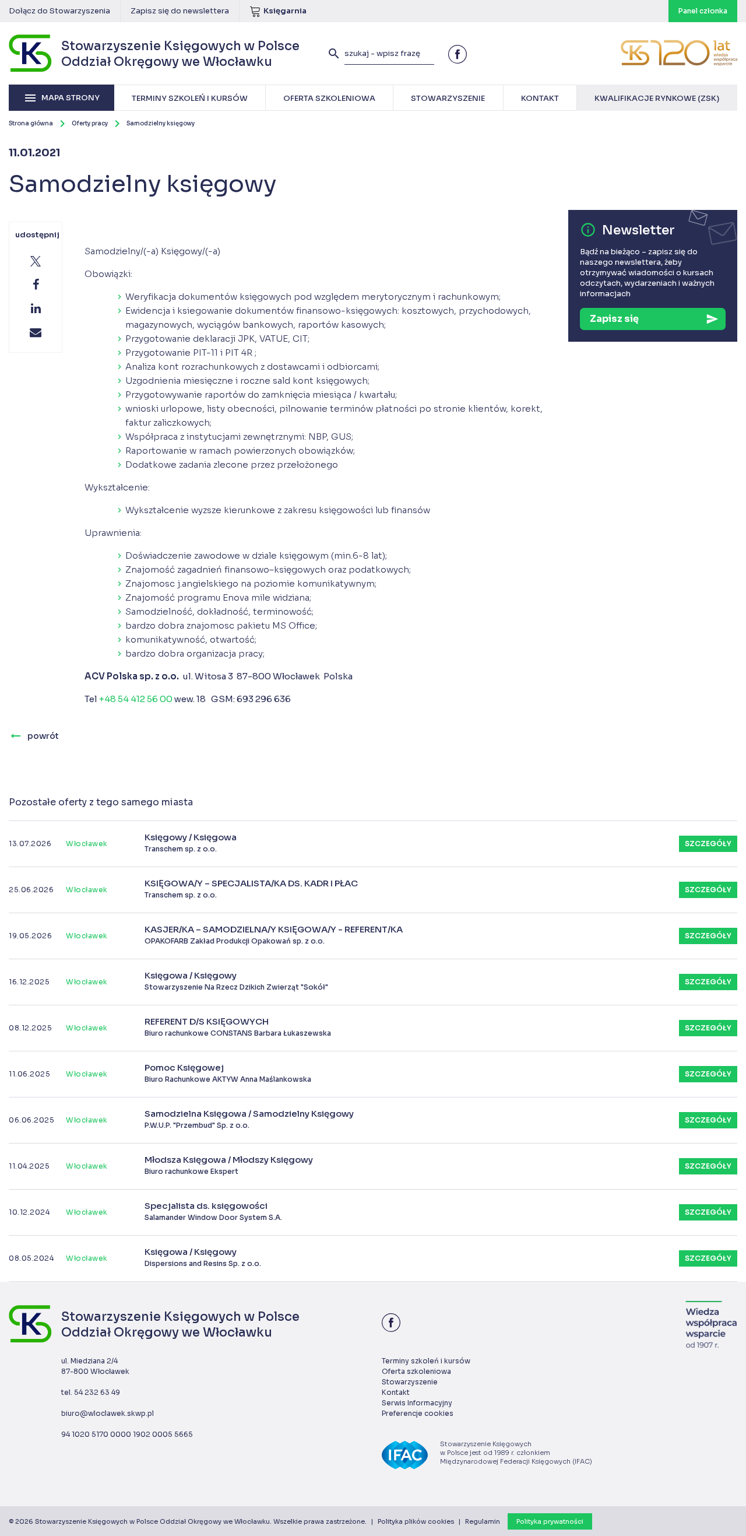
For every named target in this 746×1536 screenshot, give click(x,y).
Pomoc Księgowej (228, 1072)
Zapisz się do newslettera (180, 11)
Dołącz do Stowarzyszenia (59, 11)
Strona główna (31, 123)
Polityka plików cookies (416, 1521)
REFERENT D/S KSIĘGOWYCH (238, 1026)
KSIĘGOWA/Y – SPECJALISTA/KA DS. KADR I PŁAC (251, 888)
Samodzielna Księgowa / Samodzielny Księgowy (249, 1119)
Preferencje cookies (417, 1413)
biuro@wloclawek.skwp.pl (107, 1413)
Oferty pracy (90, 123)
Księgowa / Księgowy (236, 980)
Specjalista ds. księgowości (213, 1211)
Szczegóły (708, 843)
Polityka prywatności (549, 1521)
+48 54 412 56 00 (136, 698)
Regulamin (482, 1521)
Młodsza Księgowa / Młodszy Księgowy (229, 1165)
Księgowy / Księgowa (191, 842)
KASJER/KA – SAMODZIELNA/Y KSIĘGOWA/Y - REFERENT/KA (274, 934)
